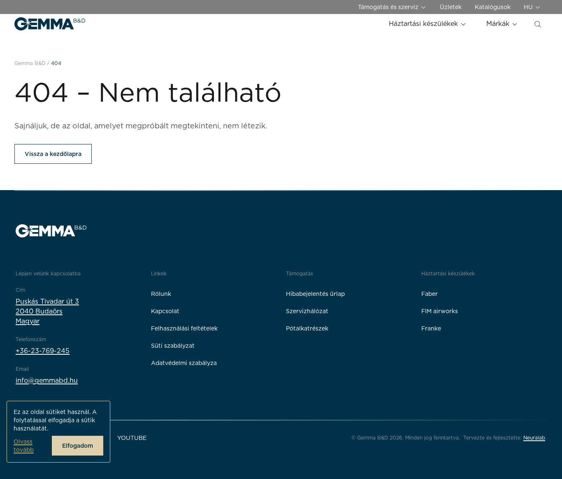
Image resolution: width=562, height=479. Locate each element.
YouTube (131, 438)
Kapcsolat (165, 311)
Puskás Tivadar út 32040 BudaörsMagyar (47, 311)
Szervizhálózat (307, 311)
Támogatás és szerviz (389, 7)
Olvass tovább (24, 445)
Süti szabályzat (173, 345)
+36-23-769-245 (43, 351)
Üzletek (451, 7)
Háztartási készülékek (424, 24)
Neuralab (534, 438)
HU (529, 7)
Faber (429, 294)
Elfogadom (77, 445)
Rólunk (161, 294)
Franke (431, 328)
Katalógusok (493, 7)
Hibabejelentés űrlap (315, 294)
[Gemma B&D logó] (49, 24)
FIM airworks (439, 311)
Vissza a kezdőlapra (53, 154)
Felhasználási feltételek (184, 328)
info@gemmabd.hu (47, 380)
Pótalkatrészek (307, 328)
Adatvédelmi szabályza (184, 363)
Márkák (498, 24)
